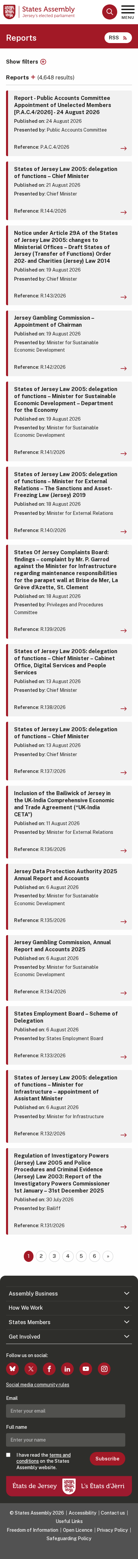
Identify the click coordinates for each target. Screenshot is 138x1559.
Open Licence (77, 1530)
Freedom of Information (32, 1530)
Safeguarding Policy (69, 1538)
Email (12, 1398)
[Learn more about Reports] (34, 77)
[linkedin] (67, 1368)
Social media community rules (37, 1384)
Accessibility (82, 1513)
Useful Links (69, 1521)
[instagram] (104, 1368)
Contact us (113, 1513)
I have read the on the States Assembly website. (43, 1461)
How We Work (26, 1308)
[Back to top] (129, 1550)
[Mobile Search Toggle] (109, 12)
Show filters (22, 62)
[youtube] (85, 1368)
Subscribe (107, 1458)
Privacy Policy (112, 1530)
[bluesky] (12, 1368)
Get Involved (24, 1337)
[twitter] (30, 1368)
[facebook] (49, 1368)
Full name (16, 1427)
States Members (30, 1322)
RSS (114, 37)
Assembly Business (33, 1293)
